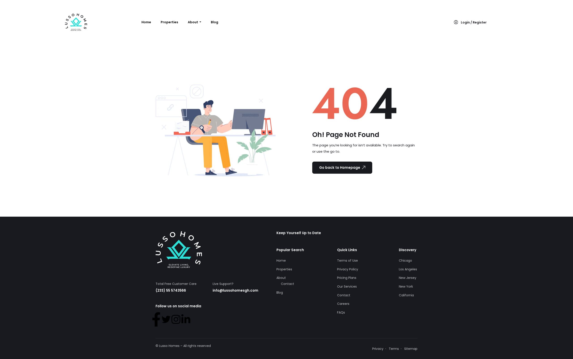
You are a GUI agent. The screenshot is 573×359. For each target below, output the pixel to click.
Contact (287, 284)
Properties (169, 22)
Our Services (347, 286)
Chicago (405, 260)
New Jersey (407, 278)
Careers (343, 303)
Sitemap (410, 348)
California (406, 295)
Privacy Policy (347, 269)
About (193, 22)
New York (406, 286)
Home (146, 22)
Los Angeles (408, 269)
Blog (214, 22)
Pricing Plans (346, 278)
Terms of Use (347, 260)
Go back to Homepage (339, 167)
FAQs (341, 312)
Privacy (377, 348)
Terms (394, 348)
